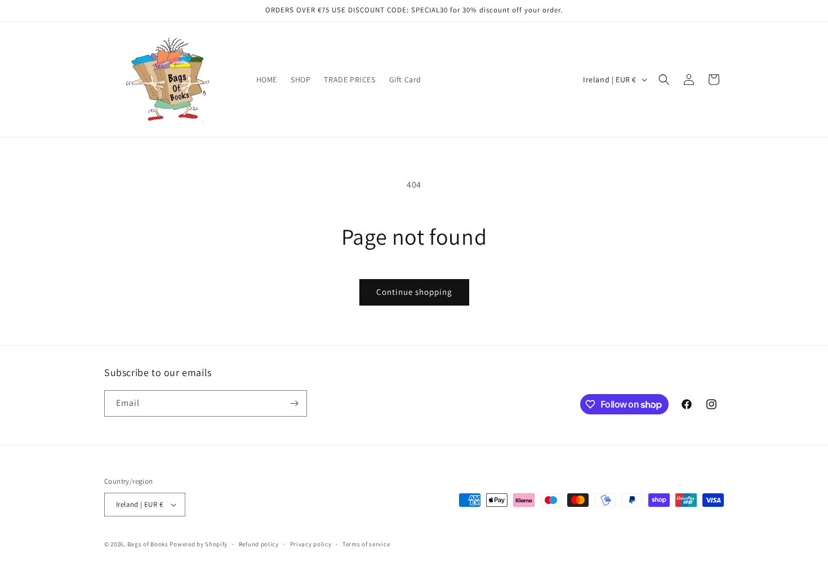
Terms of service (366, 544)
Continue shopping (414, 291)
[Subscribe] (294, 403)
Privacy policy (311, 544)
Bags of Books (147, 544)
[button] (664, 79)
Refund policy (259, 544)
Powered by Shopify (199, 544)
